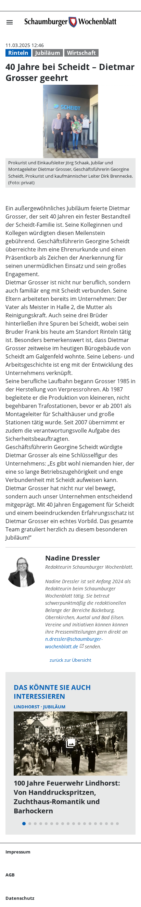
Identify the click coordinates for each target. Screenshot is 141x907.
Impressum (17, 852)
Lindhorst (27, 707)
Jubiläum (47, 53)
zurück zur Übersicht (70, 660)
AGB (10, 875)
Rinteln (18, 53)
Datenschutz (19, 898)
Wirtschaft (81, 53)
